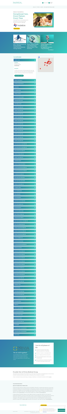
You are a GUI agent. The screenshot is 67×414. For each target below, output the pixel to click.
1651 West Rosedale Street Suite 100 (20, 167)
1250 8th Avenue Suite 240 (18, 113)
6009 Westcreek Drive (18, 247)
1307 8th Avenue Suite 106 (18, 140)
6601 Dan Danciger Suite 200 (19, 281)
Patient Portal (51, 3)
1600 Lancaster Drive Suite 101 (19, 150)
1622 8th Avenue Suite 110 (18, 157)
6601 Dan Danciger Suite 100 (19, 277)
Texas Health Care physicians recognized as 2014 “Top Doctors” (46, 46)
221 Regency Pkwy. (17, 187)
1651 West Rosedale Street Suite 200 (20, 170)
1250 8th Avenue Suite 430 (18, 127)
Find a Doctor (16, 28)
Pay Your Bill (46, 2)
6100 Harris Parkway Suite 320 (19, 254)
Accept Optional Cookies (61, 409)
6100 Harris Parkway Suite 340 (19, 257)
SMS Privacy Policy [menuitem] (26, 411)
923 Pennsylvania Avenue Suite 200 (20, 331)
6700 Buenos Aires (17, 284)
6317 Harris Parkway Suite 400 (19, 271)
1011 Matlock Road (17, 90)
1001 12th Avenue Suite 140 (18, 83)
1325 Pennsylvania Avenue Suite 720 (20, 147)
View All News (50, 49)
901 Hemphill (16, 324)
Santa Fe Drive (16, 334)
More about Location (19, 75)
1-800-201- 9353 (24, 399)
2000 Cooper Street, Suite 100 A (19, 177)
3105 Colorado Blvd (17, 197)
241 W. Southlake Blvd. (18, 190)
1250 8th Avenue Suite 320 (18, 117)
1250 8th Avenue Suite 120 (18, 107)
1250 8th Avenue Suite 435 (18, 130)
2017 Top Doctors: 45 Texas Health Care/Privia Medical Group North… (19, 46)
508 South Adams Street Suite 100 (20, 227)
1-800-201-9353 (21, 392)
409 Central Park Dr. (17, 207)
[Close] (64, 407)
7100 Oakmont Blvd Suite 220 (19, 294)
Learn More (23, 22)
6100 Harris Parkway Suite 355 (19, 264)
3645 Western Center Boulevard (19, 200)
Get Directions (16, 65)
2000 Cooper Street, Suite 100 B (19, 180)
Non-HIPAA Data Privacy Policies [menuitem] (34, 412)
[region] (52, 409)
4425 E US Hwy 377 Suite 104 (19, 214)
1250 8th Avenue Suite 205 (18, 110)
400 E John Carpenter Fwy (18, 204)
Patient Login (43, 405)
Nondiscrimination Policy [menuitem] (32, 411)
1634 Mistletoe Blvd (17, 160)
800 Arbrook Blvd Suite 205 (18, 311)
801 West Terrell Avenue (18, 314)
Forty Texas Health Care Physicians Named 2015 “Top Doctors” (32, 46)
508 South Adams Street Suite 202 (20, 234)
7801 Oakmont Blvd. (17, 301)
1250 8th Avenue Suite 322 (18, 120)
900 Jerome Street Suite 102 (19, 321)
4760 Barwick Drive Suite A (19, 217)
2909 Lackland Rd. (17, 194)
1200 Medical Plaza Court (18, 100)
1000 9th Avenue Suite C (18, 80)
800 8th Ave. (16, 304)
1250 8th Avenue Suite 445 (18, 137)
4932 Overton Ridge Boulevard (19, 224)
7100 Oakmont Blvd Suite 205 (19, 291)
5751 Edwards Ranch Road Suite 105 (20, 244)
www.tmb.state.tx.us (43, 392)
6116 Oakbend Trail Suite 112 (19, 267)
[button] (47, 65)
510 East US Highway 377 (18, 237)
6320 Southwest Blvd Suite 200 (19, 274)
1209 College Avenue (17, 103)
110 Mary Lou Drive (17, 93)
